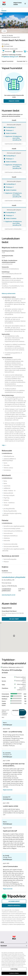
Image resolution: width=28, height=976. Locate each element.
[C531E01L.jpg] (14, 22)
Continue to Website (14, 973)
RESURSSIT (4, 946)
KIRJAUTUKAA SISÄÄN (17, 3)
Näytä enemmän (7, 790)
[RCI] (4, 3)
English (22, 717)
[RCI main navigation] (25, 4)
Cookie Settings (14, 969)
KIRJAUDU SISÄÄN (14, 101)
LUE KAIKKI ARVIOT (14, 901)
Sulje (3, 445)
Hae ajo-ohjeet (14, 619)
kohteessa (15, 710)
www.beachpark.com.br (8, 595)
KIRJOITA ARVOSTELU (14, 905)
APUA (2, 942)
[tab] (7, 61)
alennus (22, 710)
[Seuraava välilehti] (27, 61)
